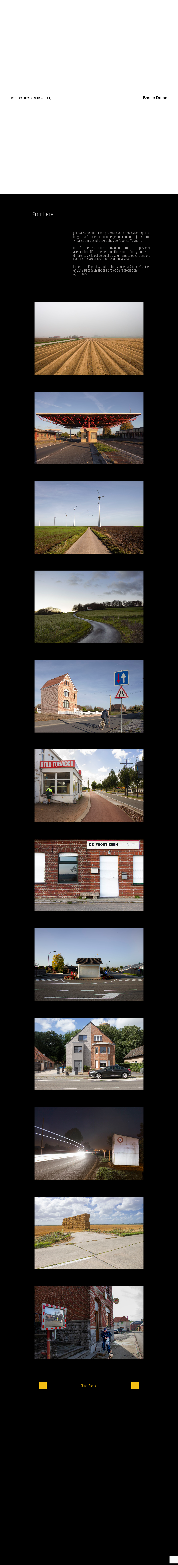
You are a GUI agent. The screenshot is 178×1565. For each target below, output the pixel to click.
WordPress (157, 1492)
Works (37, 98)
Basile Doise (155, 97)
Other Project (89, 1386)
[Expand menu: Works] (42, 98)
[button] (43, 1385)
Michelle (164, 1492)
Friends (28, 98)
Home (13, 98)
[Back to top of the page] (13, 1494)
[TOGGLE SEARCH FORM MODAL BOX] (49, 98)
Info (20, 98)
